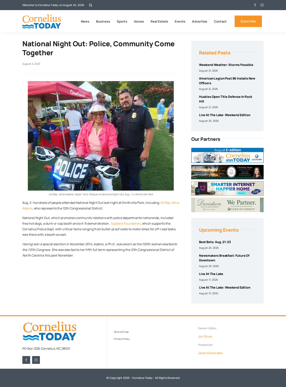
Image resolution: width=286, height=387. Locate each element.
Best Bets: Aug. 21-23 (215, 242)
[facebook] (255, 5)
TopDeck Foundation (126, 223)
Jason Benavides (210, 353)
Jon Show (205, 336)
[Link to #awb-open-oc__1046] (90, 5)
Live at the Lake (211, 274)
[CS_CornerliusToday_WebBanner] (227, 166)
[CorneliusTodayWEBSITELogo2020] (49, 322)
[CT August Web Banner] (227, 149)
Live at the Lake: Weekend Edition (224, 115)
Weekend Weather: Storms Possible (226, 65)
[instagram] (262, 5)
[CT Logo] (41, 15)
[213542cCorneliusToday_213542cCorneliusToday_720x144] (227, 183)
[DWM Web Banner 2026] (227, 199)
